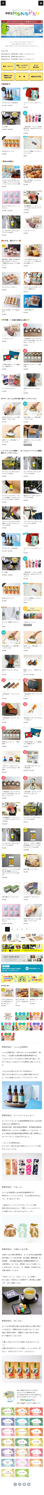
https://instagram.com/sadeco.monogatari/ (19, 1484)
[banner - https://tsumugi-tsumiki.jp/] (36, 1432)
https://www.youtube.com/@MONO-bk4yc (24, 1484)
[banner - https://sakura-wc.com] (22, 1463)
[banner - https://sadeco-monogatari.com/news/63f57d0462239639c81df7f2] (22, 958)
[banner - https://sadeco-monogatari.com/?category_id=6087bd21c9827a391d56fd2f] (22, 66)
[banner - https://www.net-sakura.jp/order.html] (36, 1016)
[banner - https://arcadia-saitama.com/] (22, 1432)
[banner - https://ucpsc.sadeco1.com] (22, 948)
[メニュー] (3, 3)
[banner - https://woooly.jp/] (8, 1452)
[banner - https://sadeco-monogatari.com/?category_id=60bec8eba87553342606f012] (22, 77)
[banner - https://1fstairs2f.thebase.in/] (22, 1026)
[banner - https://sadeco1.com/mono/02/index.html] (22, 979)
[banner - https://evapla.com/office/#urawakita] (8, 1463)
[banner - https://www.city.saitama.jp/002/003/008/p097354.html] (22, 968)
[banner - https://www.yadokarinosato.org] (36, 1422)
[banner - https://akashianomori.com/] (8, 1026)
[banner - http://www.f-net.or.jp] (22, 1452)
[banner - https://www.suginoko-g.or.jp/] (36, 1442)
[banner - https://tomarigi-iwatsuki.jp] (22, 1422)
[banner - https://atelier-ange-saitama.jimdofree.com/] (22, 1442)
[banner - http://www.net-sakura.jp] (8, 1432)
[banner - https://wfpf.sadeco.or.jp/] (22, 938)
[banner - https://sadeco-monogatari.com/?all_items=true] (36, 77)
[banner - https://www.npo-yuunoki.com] (22, 1016)
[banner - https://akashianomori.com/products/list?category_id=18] (36, 1411)
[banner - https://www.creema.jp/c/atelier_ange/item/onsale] (36, 1026)
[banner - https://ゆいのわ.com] (22, 1473)
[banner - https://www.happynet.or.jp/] (8, 1411)
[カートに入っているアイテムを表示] (40, 3)
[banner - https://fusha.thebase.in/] (8, 1442)
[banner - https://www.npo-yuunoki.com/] (8, 1422)
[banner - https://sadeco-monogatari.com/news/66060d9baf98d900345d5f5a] (22, 44)
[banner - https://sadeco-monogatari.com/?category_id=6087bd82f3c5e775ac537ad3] (36, 66)
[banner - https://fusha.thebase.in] (8, 1037)
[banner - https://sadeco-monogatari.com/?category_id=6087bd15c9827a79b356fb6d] (8, 66)
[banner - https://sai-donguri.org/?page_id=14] (22, 1411)
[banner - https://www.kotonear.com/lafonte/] (36, 1463)
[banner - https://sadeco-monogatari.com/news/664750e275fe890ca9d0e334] (8, 77)
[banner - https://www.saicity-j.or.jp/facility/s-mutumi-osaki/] (8, 1473)
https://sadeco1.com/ (28, 1484)
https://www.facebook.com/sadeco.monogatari (15, 1484)
